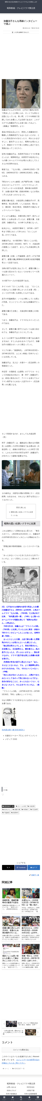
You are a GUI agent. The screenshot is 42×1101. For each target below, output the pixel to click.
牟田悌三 (26, 809)
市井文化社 (30, 1087)
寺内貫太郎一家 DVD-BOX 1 (13, 730)
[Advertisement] (21, 57)
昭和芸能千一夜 (9, 806)
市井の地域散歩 (11, 1094)
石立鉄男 (35, 809)
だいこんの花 (22, 806)
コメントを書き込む (21, 1050)
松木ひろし (7, 809)
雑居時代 (15, 813)
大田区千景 (30, 1090)
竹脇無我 (7, 813)
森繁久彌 (17, 809)
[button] (38, 597)
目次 (18, 507)
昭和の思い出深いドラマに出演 (22, 512)
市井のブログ (11, 1090)
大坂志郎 (32, 806)
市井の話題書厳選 (30, 1094)
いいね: (15, 515)
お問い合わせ (11, 1087)
